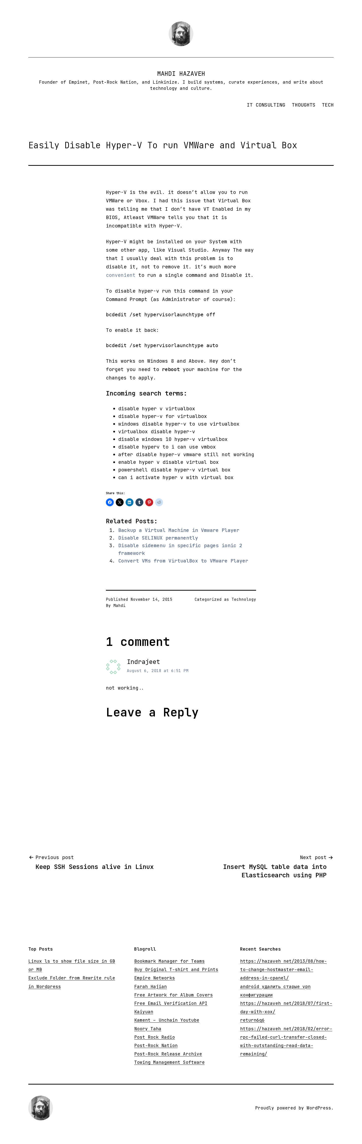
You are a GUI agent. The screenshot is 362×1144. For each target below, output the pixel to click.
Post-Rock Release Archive (168, 1054)
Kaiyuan (143, 1011)
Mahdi (119, 605)
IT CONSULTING (266, 105)
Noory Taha (147, 1028)
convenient (120, 275)
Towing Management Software (169, 1062)
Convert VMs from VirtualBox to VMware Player (183, 561)
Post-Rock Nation (156, 1045)
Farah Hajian (150, 986)
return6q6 (252, 1020)
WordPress (319, 1108)
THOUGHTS (303, 105)
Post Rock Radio (154, 1037)
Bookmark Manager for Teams (169, 961)
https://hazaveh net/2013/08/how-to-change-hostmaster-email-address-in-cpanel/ (283, 969)
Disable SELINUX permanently (158, 538)
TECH (328, 105)
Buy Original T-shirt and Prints (176, 969)
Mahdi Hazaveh (181, 73)
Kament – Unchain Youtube (166, 1020)
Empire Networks (154, 978)
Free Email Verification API (170, 1003)
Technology (243, 599)
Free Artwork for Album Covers (173, 995)
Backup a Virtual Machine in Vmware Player (178, 530)
